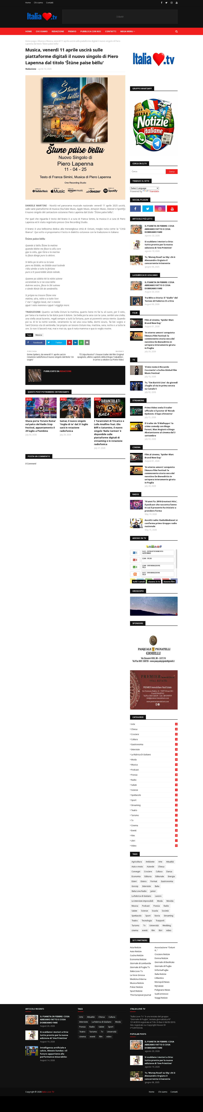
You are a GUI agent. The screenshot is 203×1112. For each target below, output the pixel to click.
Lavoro (158, 896)
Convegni (136, 871)
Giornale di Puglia (163, 966)
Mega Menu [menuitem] (126, 31)
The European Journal (140, 994)
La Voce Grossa (137, 975)
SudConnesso (161, 993)
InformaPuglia (161, 970)
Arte (154, 724)
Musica (41, 41)
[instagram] (171, 2)
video (154, 845)
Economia (136, 876)
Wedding (167, 925)
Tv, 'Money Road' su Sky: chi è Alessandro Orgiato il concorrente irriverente (160, 260)
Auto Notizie (136, 951)
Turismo (154, 815)
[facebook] (161, 2)
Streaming (154, 805)
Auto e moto (137, 866)
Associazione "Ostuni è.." (165, 949)
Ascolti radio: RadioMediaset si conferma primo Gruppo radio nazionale (161, 523)
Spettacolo (154, 795)
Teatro (154, 810)
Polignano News (162, 989)
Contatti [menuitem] (110, 31)
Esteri (134, 881)
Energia (171, 876)
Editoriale (159, 876)
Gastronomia (154, 744)
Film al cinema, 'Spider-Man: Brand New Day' (159, 321)
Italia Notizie (160, 974)
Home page (30, 41)
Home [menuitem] (28, 31)
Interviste (154, 749)
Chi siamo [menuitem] (42, 31)
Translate (154, 191)
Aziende (150, 866)
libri (154, 840)
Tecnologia (147, 920)
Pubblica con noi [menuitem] (90, 31)
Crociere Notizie (162, 954)
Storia (157, 915)
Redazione (31, 69)
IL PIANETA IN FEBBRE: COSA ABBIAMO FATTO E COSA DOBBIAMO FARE (159, 228)
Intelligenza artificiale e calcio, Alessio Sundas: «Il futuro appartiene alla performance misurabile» (53, 1052)
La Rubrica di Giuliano (154, 754)
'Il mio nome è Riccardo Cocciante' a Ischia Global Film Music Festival (161, 369)
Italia (157, 886)
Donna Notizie (161, 958)
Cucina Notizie (137, 955)
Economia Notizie (138, 959)
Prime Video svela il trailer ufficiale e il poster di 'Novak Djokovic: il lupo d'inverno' (160, 410)
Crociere (154, 734)
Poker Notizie (136, 987)
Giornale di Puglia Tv (140, 967)
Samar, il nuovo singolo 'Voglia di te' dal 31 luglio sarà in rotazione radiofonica (74, 425)
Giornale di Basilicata (164, 962)
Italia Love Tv (136, 971)
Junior (153, 891)
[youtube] (176, 2)
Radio (154, 780)
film (154, 835)
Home (28, 2)
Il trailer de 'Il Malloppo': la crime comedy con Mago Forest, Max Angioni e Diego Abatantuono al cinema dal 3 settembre (160, 429)
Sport (154, 800)
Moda (154, 759)
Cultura (154, 739)
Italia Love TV (48, 1091)
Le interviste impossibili (142, 901)
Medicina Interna (138, 979)
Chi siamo (38, 2)
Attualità (170, 861)
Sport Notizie (136, 990)
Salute (154, 785)
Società (165, 910)
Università (154, 925)
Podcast (154, 769)
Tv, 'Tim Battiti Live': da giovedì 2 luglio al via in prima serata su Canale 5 (161, 385)
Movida (170, 901)
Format (154, 881)
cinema (154, 825)
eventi (154, 830)
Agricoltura (137, 861)
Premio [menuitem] (72, 31)
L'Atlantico (159, 978)
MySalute (159, 985)
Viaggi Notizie (161, 997)
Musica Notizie (137, 983)
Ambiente (150, 861)
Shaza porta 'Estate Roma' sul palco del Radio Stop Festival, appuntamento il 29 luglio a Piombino (40, 425)
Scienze (154, 790)
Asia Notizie (135, 947)
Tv (154, 820)
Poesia (154, 774)
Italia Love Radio (139, 891)
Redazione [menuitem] (58, 31)
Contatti (49, 2)
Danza (169, 871)
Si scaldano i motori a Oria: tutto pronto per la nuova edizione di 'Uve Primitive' (159, 244)
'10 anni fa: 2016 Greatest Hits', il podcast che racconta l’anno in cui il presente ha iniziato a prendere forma (161, 506)
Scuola (155, 910)
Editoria (147, 876)
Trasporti (160, 920)
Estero (144, 881)
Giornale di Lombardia (140, 963)
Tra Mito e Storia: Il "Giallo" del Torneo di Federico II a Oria (161, 299)
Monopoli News (162, 981)
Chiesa (154, 729)
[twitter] (166, 2)
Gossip (135, 886)
